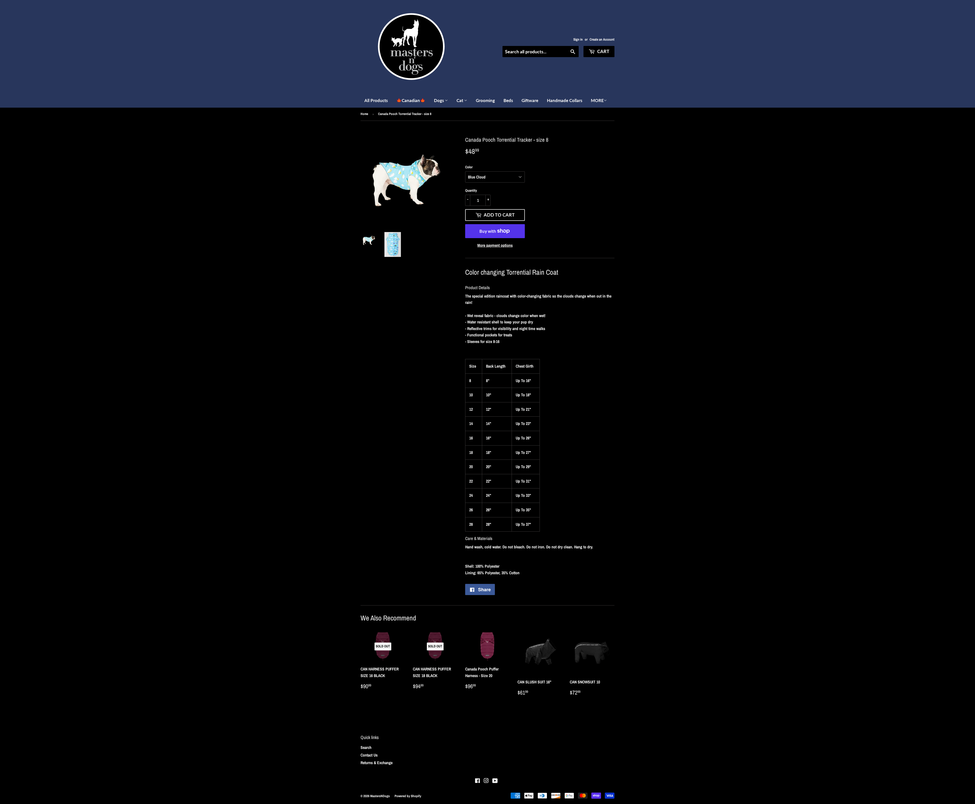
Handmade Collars (564, 100)
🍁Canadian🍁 (410, 100)
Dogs (439, 100)
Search (366, 747)
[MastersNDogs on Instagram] (486, 781)
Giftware (530, 100)
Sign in (578, 39)
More (597, 100)
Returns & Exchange (377, 762)
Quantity (471, 190)
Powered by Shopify (408, 796)
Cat (460, 100)
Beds (508, 100)
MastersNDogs (380, 796)
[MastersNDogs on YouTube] (495, 781)
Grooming (485, 100)
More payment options (495, 245)
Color (469, 167)
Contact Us (369, 755)
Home (364, 114)
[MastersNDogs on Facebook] (477, 781)
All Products (376, 100)
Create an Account (602, 39)
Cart (602, 51)
